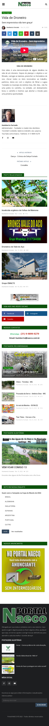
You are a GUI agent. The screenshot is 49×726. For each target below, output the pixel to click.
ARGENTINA (10, 515)
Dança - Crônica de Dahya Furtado (24, 156)
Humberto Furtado (13, 27)
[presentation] (38, 441)
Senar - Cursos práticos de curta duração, (31, 645)
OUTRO (8, 524)
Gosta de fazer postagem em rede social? (31, 666)
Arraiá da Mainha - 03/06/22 (27, 405)
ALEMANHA (9, 501)
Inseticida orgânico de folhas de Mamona (20, 210)
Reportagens (7, 13)
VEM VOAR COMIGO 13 (14, 467)
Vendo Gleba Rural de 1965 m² (26, 656)
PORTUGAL (9, 520)
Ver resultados (16, 531)
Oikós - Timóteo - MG (24, 382)
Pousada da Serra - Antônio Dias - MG (31, 394)
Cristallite (24, 165)
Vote (5, 531)
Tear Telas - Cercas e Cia (25, 417)
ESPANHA (9, 511)
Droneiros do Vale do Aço (13, 247)
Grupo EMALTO (8, 283)
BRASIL (8, 497)
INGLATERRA (10, 506)
